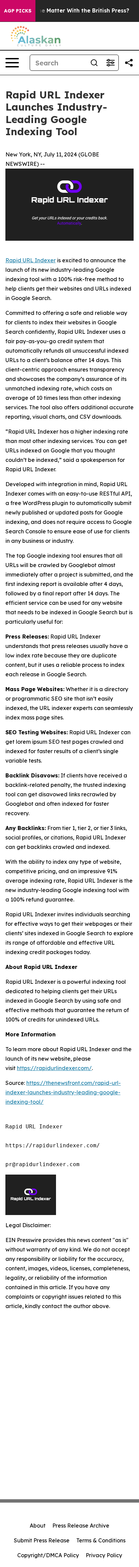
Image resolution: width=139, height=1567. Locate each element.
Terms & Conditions (101, 1540)
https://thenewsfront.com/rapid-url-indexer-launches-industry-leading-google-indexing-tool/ (63, 1092)
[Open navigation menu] (12, 62)
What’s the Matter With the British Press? (72, 10)
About (38, 1525)
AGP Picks (17, 11)
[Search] (94, 62)
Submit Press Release (42, 1540)
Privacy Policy (104, 1555)
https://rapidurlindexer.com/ (54, 1068)
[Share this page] (129, 62)
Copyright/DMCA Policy (48, 1555)
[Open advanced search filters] (110, 62)
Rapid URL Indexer (30, 260)
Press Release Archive (80, 1525)
